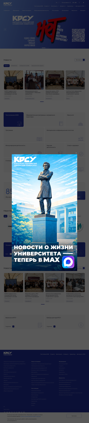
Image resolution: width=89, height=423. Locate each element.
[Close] (76, 153)
